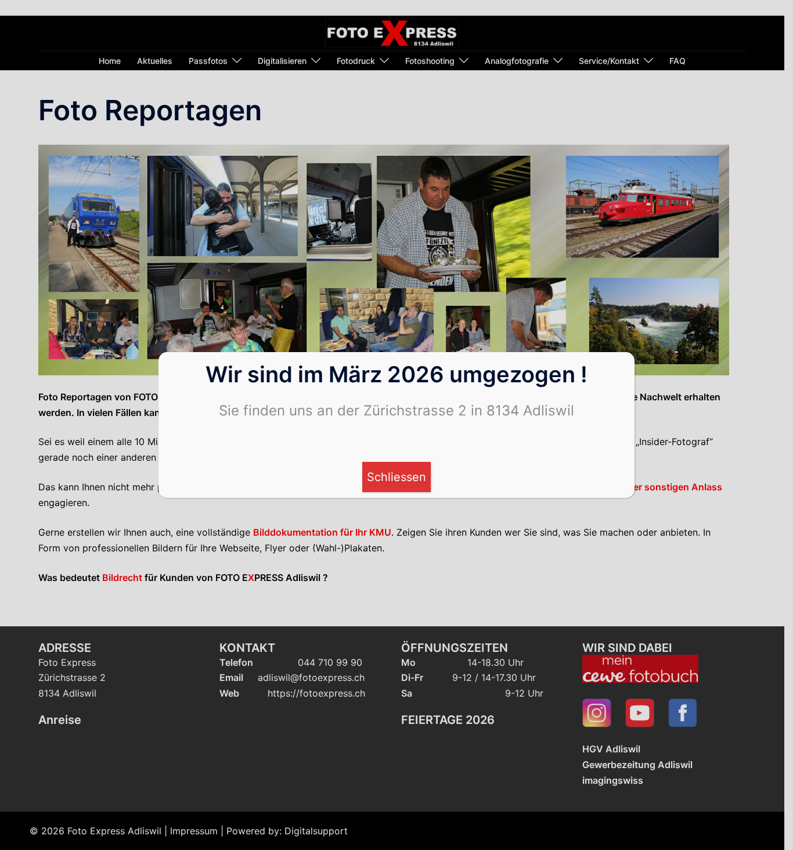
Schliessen (396, 477)
